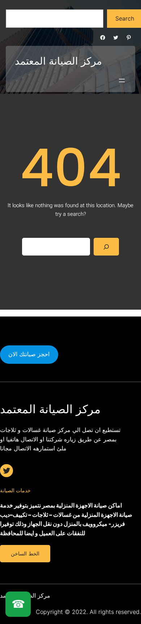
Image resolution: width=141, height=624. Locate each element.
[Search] (106, 247)
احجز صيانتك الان (29, 354)
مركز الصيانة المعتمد (58, 61)
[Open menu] (122, 80)
